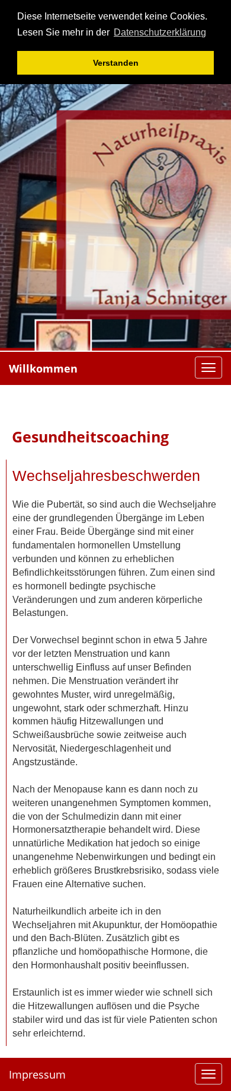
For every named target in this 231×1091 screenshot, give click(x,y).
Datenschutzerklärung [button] (160, 32)
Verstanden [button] (116, 63)
